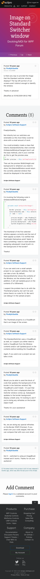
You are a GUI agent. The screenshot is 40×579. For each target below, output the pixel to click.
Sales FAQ (29, 518)
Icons (9, 523)
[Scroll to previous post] (33, 122)
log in (11, 494)
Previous (13, 55)
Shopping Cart (29, 513)
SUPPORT (24, 6)
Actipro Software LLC (27, 571)
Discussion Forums (11, 535)
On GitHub (28, 535)
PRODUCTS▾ (8, 6)
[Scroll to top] (35, 502)
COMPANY (32, 6)
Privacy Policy (15, 575)
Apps (14, 523)
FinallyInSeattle (12, 68)
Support (11, 527)
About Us (29, 532)
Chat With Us (11, 540)
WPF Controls (11, 513)
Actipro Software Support (16, 125)
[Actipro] (7, 3)
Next (29, 55)
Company (29, 527)
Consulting (29, 521)
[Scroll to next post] (35, 66)
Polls (11, 542)
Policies (29, 537)
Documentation (11, 532)
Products (11, 508)
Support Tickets (10, 537)
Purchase (29, 508)
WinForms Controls (11, 518)
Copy (33, 158)
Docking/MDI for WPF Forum (20, 43)
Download (20, 548)
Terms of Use (25, 575)
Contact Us (29, 540)
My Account (20, 553)
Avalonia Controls (11, 516)
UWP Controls (11, 521)
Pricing (29, 516)
